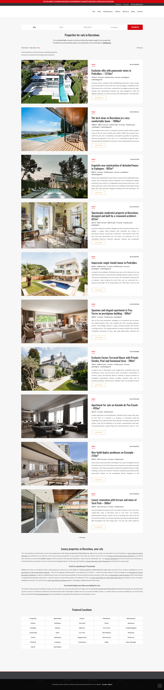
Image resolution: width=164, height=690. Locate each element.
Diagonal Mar (82, 637)
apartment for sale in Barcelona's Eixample (35, 572)
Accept (104, 684)
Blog (133, 11)
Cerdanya (57, 642)
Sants (57, 632)
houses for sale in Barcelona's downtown (121, 556)
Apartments (57, 618)
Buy (94, 11)
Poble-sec (131, 637)
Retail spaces (108, 11)
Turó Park (82, 623)
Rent (99, 11)
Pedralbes (57, 623)
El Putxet (33, 642)
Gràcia (33, 637)
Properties (33, 618)
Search (135, 27)
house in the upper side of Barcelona (98, 561)
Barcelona (33, 48)
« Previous (139, 48)
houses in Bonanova (111, 558)
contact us (107, 43)
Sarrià (106, 623)
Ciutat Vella (33, 632)
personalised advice (42, 594)
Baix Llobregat (131, 642)
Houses (82, 618)
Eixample (33, 628)
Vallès (106, 642)
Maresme (131, 632)
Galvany (57, 628)
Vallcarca (82, 628)
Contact (140, 11)
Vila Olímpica (106, 632)
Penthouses (106, 618)
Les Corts (82, 632)
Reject (110, 684)
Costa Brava (82, 642)
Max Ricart (25, 48)
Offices (117, 11)
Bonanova (131, 623)
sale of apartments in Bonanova (58, 580)
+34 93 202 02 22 (137, 4)
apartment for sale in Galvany (119, 575)
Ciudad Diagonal (131, 628)
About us (126, 11)
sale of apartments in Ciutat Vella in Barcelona (106, 578)
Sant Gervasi (106, 637)
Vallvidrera (57, 637)
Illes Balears (58, 647)
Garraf (33, 647)
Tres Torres (106, 628)
